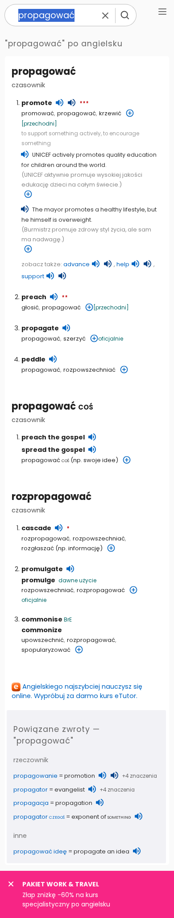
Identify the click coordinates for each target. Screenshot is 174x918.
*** (84, 104)
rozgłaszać (37, 548)
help (122, 264)
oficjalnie (110, 338)
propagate (40, 328)
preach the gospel (53, 437)
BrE (68, 619)
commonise (41, 619)
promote (36, 102)
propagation (73, 803)
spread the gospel (53, 449)
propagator (30, 789)
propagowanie (35, 776)
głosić (30, 307)
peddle (33, 359)
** (65, 298)
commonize (41, 630)
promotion (79, 776)
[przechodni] (39, 123)
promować (37, 113)
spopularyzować (45, 650)
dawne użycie (77, 580)
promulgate (42, 569)
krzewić (110, 113)
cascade (36, 528)
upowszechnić (42, 640)
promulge (38, 580)
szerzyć (74, 338)
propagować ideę (40, 851)
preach (33, 296)
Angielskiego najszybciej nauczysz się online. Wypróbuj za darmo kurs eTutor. (77, 691)
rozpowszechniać (89, 370)
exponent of (101, 816)
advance (76, 264)
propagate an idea (101, 851)
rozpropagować (51, 497)
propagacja (31, 803)
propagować (52, 406)
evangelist (69, 789)
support (32, 276)
